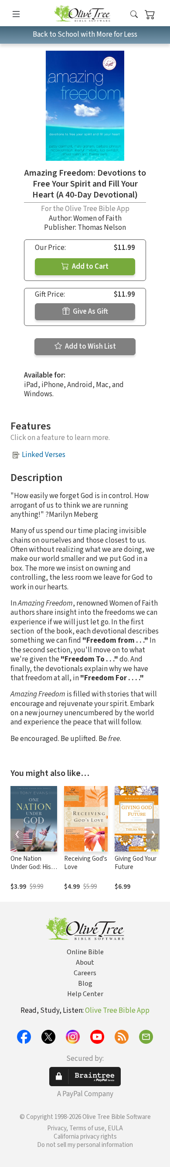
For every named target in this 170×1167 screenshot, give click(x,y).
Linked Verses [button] (43, 455)
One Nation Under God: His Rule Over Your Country (30, 871)
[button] (134, 14)
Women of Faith (97, 218)
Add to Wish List (90, 346)
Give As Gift (89, 311)
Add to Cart (90, 266)
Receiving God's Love (85, 863)
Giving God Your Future (135, 863)
